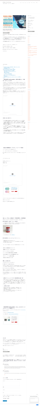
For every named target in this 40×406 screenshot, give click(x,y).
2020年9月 (29, 120)
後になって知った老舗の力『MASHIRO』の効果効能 (9, 69)
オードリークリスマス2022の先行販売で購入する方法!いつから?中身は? (32, 55)
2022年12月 (29, 94)
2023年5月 (29, 91)
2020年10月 (29, 119)
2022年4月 (29, 70)
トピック (21, 2)
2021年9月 (29, 75)
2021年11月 (29, 73)
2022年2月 (29, 72)
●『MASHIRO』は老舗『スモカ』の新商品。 (9, 70)
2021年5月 (29, 79)
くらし (27, 2)
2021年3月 (29, 81)
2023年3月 (29, 92)
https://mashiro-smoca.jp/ (10, 312)
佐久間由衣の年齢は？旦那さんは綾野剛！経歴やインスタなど (32, 47)
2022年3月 (29, 71)
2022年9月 (29, 97)
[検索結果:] (32, 34)
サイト (3, 392)
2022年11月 (29, 95)
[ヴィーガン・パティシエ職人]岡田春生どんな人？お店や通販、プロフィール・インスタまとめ (32, 53)
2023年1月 (29, 93)
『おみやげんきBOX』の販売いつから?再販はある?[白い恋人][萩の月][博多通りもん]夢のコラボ (20, 355)
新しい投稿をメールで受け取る (6, 398)
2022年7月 (29, 99)
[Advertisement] (20, 8)
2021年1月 (29, 83)
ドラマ (31, 2)
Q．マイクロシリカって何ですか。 (8, 74)
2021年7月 (29, 77)
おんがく (29, 2)
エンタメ (23, 2)
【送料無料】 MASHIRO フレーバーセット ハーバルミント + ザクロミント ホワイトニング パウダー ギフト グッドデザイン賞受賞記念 (14, 188)
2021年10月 (29, 74)
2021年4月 (29, 80)
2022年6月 (29, 68)
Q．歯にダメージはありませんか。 (8, 73)
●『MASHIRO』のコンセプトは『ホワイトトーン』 (10, 71)
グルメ (25, 2)
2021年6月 (29, 78)
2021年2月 (29, 82)
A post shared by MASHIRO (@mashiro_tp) (12, 114)
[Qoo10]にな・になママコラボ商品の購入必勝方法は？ (32, 48)
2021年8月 (29, 76)
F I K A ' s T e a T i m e (7, 2)
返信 (4, 369)
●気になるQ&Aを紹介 (6, 72)
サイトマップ (34, 2)
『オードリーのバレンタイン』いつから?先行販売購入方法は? (32, 50)
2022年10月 (29, 96)
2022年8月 (29, 98)
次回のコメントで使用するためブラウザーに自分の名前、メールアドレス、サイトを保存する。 (13, 395)
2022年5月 (29, 69)
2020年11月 (29, 118)
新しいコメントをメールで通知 (6, 396)
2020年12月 (29, 117)
